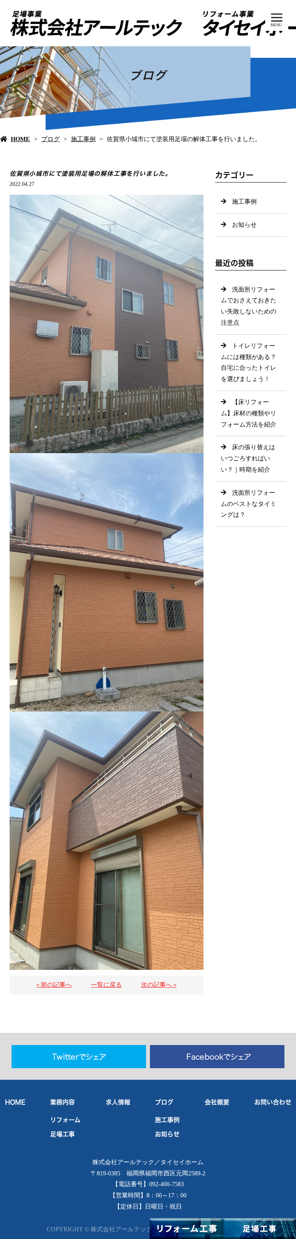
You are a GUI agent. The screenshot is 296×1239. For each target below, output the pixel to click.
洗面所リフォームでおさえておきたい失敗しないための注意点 (248, 306)
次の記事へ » (159, 984)
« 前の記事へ (54, 984)
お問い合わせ (272, 1102)
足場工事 (62, 1134)
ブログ (50, 139)
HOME (20, 139)
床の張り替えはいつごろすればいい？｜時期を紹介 (248, 458)
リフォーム (65, 1120)
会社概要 (217, 1102)
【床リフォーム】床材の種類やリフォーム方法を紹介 (248, 413)
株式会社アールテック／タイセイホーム (148, 1162)
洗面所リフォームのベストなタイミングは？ (248, 503)
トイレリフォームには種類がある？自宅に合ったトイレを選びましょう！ (248, 362)
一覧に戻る (106, 984)
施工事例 (83, 139)
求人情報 (118, 1102)
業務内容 (62, 1102)
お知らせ (244, 224)
